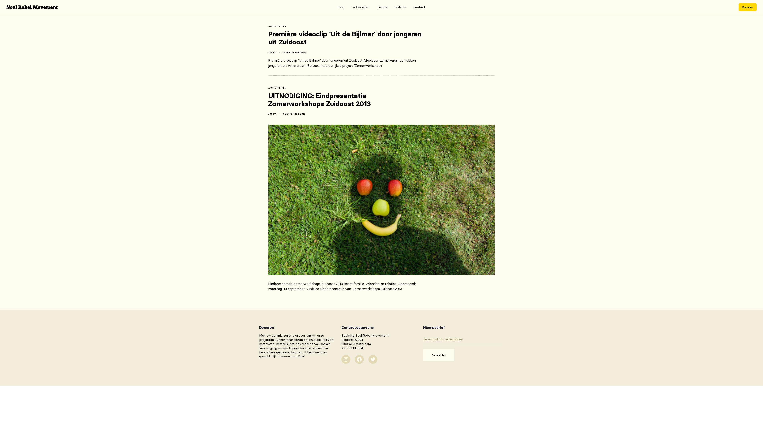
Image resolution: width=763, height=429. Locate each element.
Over (341, 7)
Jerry (272, 52)
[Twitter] (372, 359)
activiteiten (277, 26)
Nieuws (382, 7)
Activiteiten (360, 7)
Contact (419, 7)
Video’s (400, 7)
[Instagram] (345, 359)
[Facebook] (359, 359)
